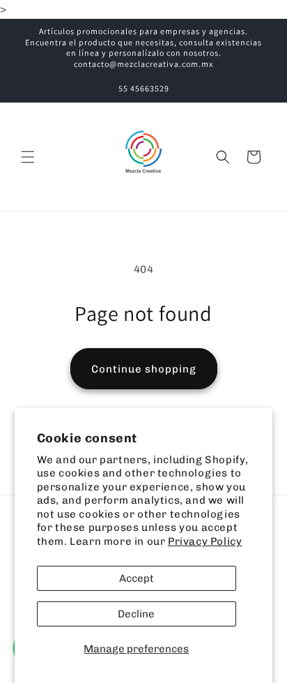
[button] (28, 157)
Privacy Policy (205, 541)
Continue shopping (143, 369)
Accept (136, 578)
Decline (136, 614)
